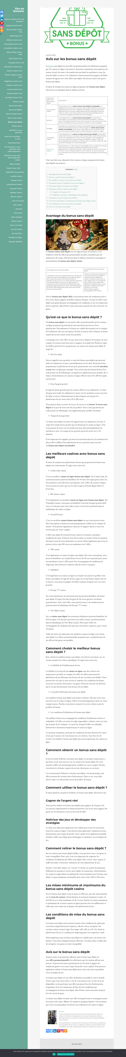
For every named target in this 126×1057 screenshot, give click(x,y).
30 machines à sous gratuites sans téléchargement (12, 149)
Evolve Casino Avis (14, 89)
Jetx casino (17, 205)
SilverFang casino (50, 150)
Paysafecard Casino (14, 184)
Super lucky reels (13, 168)
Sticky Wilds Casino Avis (14, 53)
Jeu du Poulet (16, 229)
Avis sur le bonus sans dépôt (59, 206)
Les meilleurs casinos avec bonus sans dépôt (64, 180)
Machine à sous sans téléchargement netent (12, 158)
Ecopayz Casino (16, 188)
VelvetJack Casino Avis (13, 67)
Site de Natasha (18, 10)
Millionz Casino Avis (14, 40)
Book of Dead (15, 164)
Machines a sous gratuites (15, 131)
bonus (50, 66)
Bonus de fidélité (15, 110)
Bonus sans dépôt (15, 122)
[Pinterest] (58, 1030)
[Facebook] (47, 1030)
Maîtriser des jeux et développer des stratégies (69, 195)
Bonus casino (18, 102)
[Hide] (0, 34)
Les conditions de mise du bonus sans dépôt (64, 204)
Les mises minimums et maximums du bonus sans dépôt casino (71, 201)
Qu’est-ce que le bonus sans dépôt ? (61, 177)
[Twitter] (51, 1030)
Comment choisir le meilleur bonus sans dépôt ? (66, 183)
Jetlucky (18, 209)
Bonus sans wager (15, 118)
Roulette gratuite (15, 242)
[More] (65, 1030)
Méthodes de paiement (15, 172)
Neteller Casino (16, 192)
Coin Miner (18, 213)
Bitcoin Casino (16, 197)
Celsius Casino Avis (14, 93)
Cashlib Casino (16, 176)
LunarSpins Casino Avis (13, 48)
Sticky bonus (17, 126)
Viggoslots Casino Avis (13, 81)
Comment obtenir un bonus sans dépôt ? (63, 186)
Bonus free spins (15, 106)
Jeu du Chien (17, 233)
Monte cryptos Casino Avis (13, 76)
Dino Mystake (16, 217)
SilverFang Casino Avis (13, 44)
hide (75, 169)
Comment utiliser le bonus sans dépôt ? (62, 189)
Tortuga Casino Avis (16, 63)
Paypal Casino (16, 180)
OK (54, 1054)
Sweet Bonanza (14, 143)
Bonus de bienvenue (14, 114)
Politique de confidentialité (66, 1054)
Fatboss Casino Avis (14, 85)
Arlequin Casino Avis (14, 25)
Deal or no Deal (16, 225)
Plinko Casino (16, 221)
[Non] (124, 1053)
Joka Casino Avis (15, 58)
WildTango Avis (16, 36)
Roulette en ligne (15, 237)
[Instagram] (62, 1030)
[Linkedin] (54, 1030)
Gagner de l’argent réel (60, 192)
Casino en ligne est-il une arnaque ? (14, 20)
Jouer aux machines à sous (12, 138)
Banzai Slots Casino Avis (14, 31)
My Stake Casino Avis (13, 97)
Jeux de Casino (18, 201)
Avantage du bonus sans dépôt (59, 174)
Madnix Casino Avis (14, 71)
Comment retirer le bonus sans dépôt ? (62, 198)
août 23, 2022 (51, 55)
